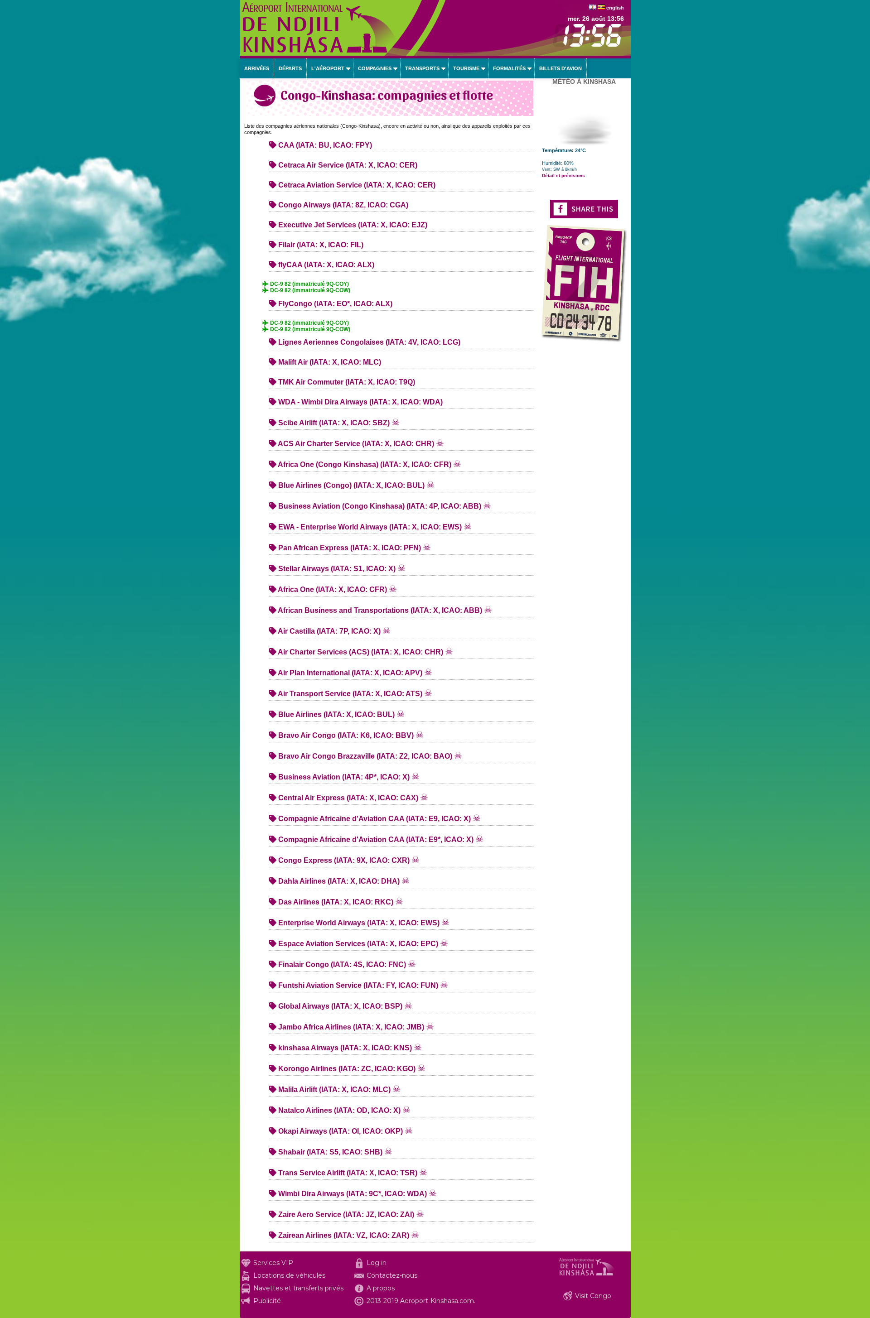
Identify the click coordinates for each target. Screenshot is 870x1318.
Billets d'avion (560, 68)
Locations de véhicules (289, 1275)
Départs (290, 68)
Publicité (267, 1301)
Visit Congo (593, 1296)
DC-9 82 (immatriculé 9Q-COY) (309, 284)
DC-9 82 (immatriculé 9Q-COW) (309, 290)
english (615, 7)
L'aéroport (327, 68)
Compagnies (375, 68)
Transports (422, 68)
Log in (377, 1263)
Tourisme (466, 68)
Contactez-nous (392, 1275)
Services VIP (273, 1263)
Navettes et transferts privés (298, 1288)
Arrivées (256, 68)
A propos (381, 1288)
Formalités (509, 68)
